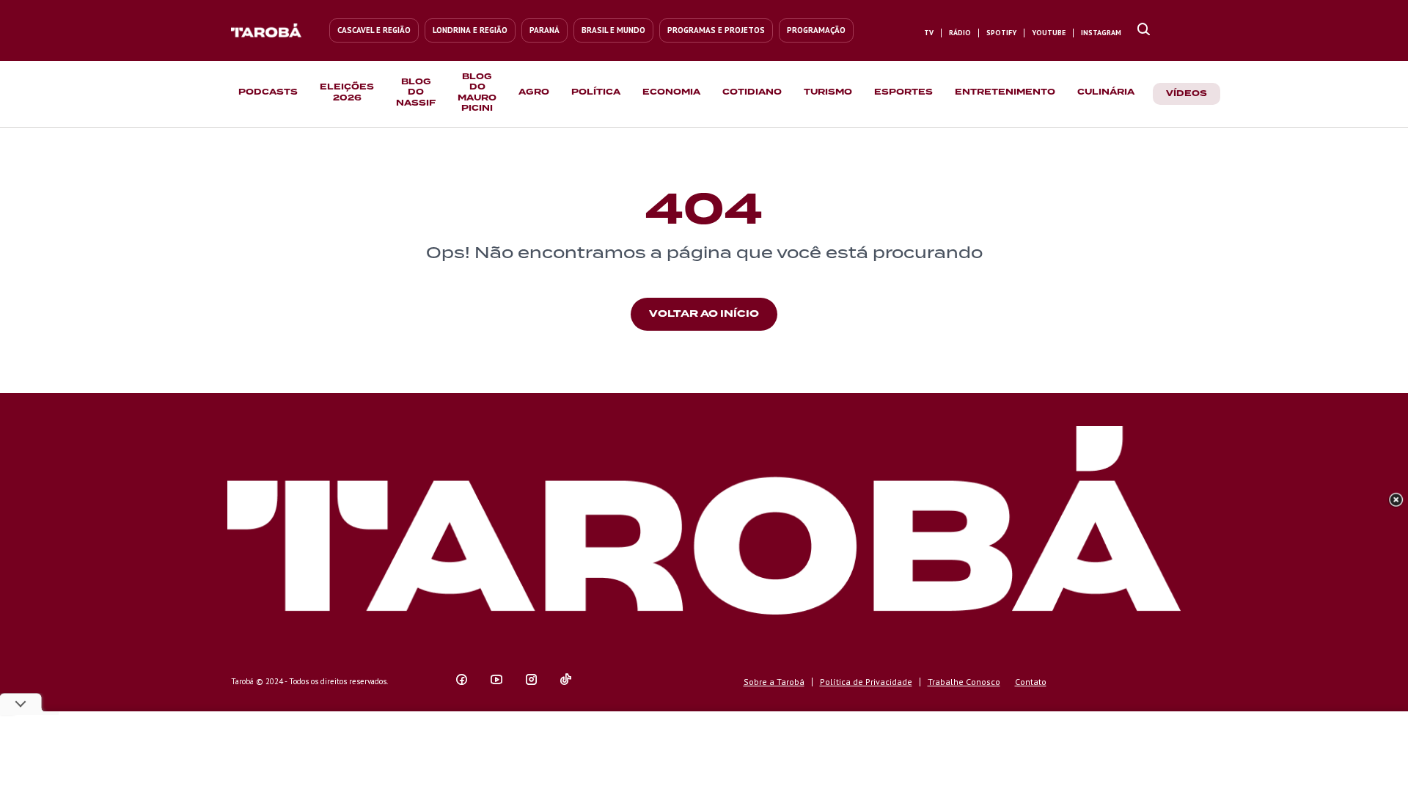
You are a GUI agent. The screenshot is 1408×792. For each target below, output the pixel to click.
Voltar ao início (704, 313)
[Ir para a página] (1144, 30)
